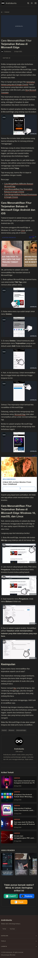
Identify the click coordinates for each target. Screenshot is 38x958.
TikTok (4, 929)
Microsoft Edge (20, 414)
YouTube (12, 929)
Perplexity (28, 896)
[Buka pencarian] (28, 3)
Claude (20, 902)
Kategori (4, 935)
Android (4, 730)
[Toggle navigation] (35, 3)
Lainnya (4, 946)
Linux (23, 230)
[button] (19, 58)
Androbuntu (11, 3)
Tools (3, 941)
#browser (11, 730)
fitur (14, 688)
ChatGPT (12, 896)
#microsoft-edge (21, 730)
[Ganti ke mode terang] (31, 3)
